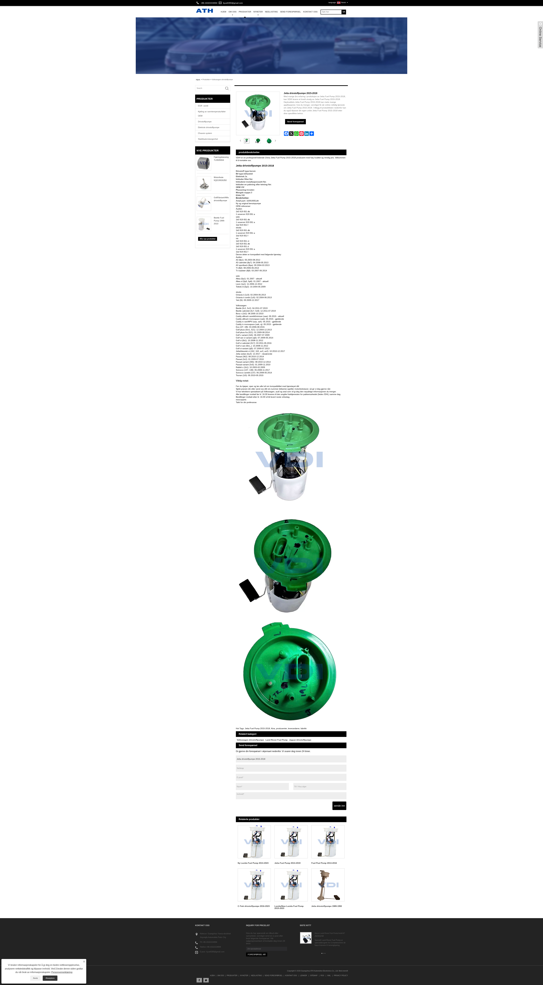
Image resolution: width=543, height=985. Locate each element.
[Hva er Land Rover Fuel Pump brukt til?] (305, 938)
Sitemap (313, 976)
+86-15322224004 (209, 942)
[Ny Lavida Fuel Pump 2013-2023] (254, 841)
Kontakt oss (310, 12)
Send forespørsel (290, 12)
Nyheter (258, 12)
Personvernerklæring (61, 972)
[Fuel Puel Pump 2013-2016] (328, 841)
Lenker (303, 976)
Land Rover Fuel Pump (277, 740)
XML (329, 976)
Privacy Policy (341, 976)
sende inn (339, 805)
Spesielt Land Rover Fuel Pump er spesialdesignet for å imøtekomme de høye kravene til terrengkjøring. (330, 942)
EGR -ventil (203, 106)
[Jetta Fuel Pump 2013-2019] (291, 841)
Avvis (35, 978)
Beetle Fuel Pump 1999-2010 (219, 221)
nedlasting (271, 12)
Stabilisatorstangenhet (208, 139)
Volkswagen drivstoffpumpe (222, 80)
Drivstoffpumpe (205, 121)
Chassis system (205, 133)
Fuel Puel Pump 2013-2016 (324, 863)
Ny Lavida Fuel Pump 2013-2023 (253, 863)
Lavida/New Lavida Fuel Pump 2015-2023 (289, 907)
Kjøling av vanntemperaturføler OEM (212, 113)
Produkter (245, 12)
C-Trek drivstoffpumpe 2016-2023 (254, 906)
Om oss (232, 12)
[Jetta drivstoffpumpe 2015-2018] (246, 141)
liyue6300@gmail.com (233, 3)
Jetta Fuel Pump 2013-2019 (287, 863)
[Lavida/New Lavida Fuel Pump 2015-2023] (291, 885)
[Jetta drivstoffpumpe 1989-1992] (328, 885)
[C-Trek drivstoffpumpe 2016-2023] (254, 885)
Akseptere (50, 978)
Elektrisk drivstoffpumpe (208, 127)
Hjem (212, 976)
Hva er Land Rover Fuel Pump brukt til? (330, 933)
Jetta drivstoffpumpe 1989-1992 (326, 906)
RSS (322, 976)
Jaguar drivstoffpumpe (300, 740)
